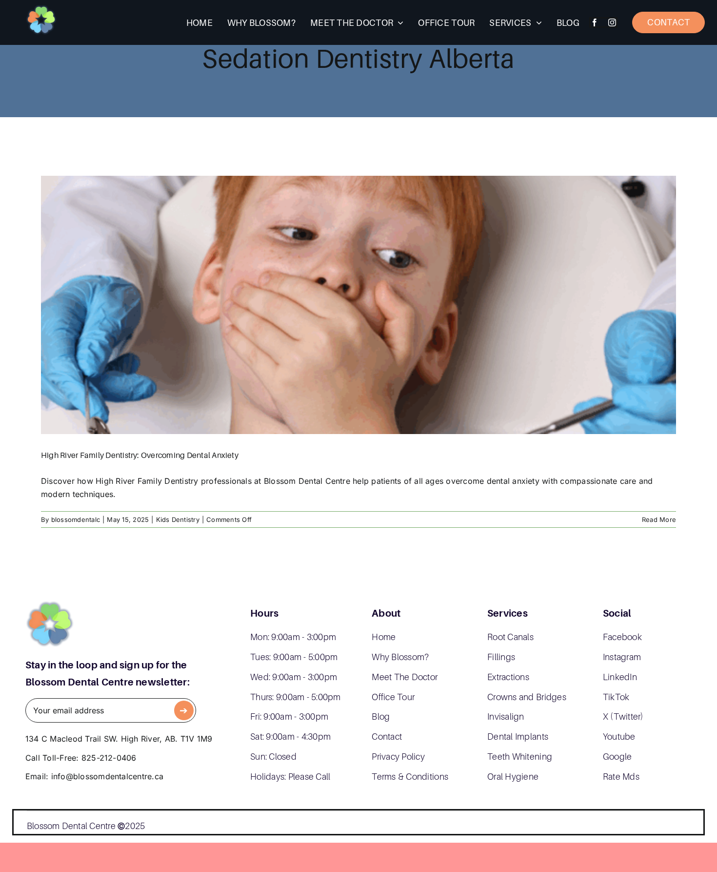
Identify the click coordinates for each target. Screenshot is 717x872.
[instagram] (612, 22)
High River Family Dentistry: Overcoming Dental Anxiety (140, 455)
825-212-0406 (109, 758)
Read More (659, 519)
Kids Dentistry (177, 519)
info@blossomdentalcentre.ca (107, 776)
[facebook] (594, 22)
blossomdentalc (75, 519)
